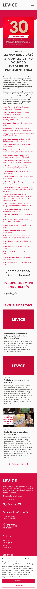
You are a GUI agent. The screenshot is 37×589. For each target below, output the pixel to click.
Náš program (7, 543)
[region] (18, 572)
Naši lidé (6, 540)
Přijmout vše (18, 581)
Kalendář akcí (7, 547)
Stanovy (5, 545)
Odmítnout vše (18, 585)
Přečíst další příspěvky (18, 464)
